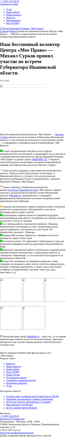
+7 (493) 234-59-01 (9, 416)
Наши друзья (13, 374)
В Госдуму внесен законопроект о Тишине (28, 402)
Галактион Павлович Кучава (23, 190)
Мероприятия (13, 20)
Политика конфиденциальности (17, 432)
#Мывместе (15, 195)
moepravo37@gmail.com (12, 419)
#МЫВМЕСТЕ (39, 159)
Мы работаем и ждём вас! (19, 404)
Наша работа (12, 12)
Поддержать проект (16, 377)
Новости (10, 17)
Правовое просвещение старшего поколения (29, 399)
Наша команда (13, 15)
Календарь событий (16, 383)
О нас (9, 9)
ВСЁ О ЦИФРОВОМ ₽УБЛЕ (21, 408)
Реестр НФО (12, 23)
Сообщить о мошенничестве (21, 380)
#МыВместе (33, 336)
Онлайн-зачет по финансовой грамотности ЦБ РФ (32, 396)
